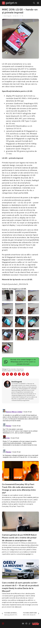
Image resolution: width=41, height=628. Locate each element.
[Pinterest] (15, 374)
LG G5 (15, 371)
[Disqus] (20, 433)
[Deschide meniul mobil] (38, 3)
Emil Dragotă (7, 16)
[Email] (27, 374)
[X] (11, 374)
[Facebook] (3, 374)
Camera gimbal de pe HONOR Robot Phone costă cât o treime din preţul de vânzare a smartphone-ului (19, 538)
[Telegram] (19, 374)
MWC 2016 (20, 371)
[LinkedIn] (23, 374)
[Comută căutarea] (34, 3)
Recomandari (12, 369)
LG (12, 371)
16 (22, 16)
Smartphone (20, 369)
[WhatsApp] (7, 374)
